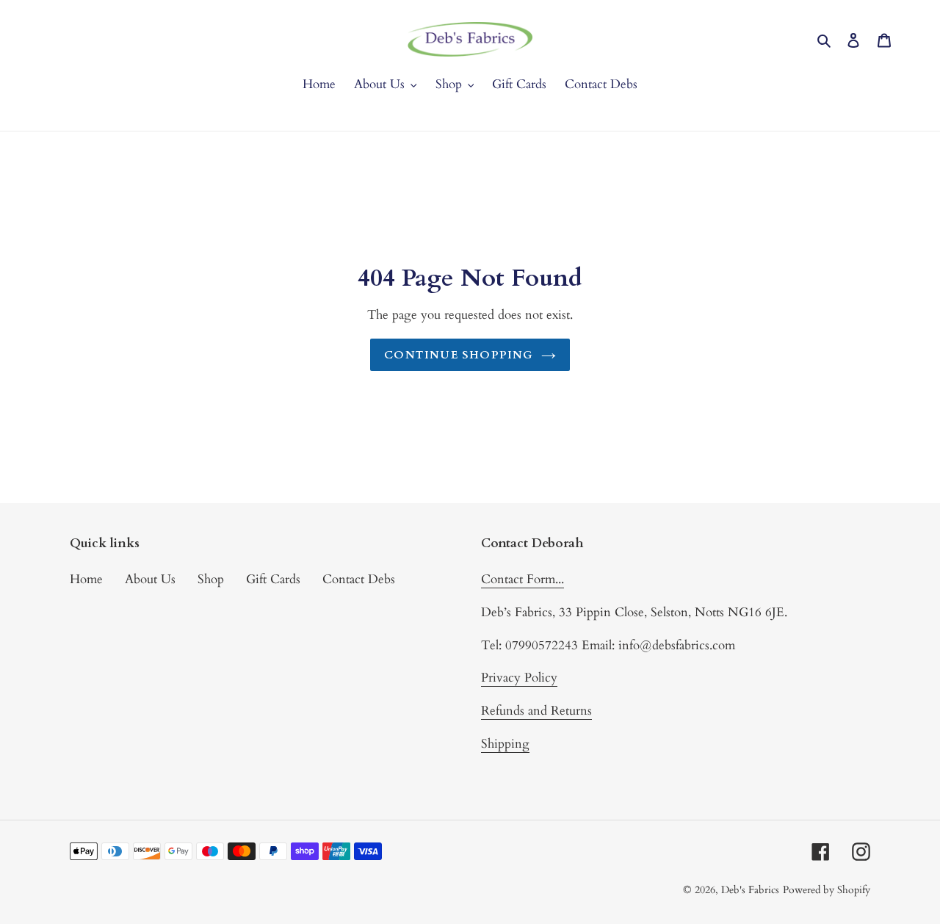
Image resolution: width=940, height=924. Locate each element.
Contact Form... (522, 579)
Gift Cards (273, 579)
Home (86, 579)
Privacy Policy (519, 677)
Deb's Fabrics (750, 890)
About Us (150, 579)
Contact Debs (358, 579)
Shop (211, 579)
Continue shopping (458, 354)
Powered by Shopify (826, 890)
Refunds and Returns (536, 710)
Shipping (505, 743)
